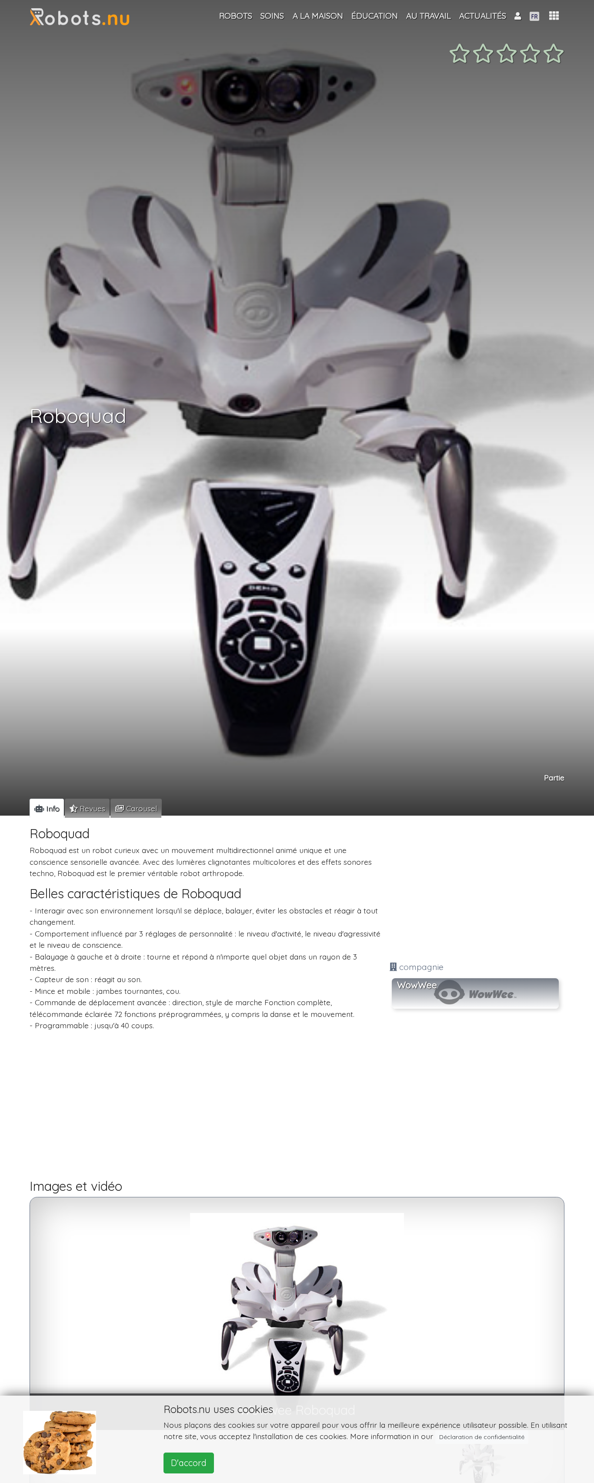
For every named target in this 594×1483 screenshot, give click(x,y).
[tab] (47, 808)
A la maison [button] (318, 15)
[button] (554, 16)
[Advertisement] (475, 890)
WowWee (417, 984)
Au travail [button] (428, 15)
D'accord (189, 1462)
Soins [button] (272, 15)
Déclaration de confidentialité (481, 1437)
